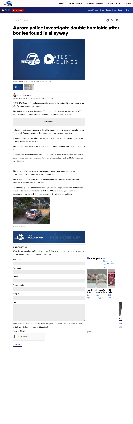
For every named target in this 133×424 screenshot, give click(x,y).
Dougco (120, 10)
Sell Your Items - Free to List (105, 263)
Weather (90, 4)
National (80, 4)
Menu (62, 3)
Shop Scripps (111, 4)
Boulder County (111, 10)
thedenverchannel (6, 10)
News (16, 20)
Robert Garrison (25, 95)
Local (71, 4)
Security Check (19, 331)
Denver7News (3, 10)
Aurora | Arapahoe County (96, 10)
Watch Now (124, 4)
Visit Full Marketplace (110, 262)
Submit (17, 344)
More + (128, 10)
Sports (99, 4)
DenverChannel (9, 10)
